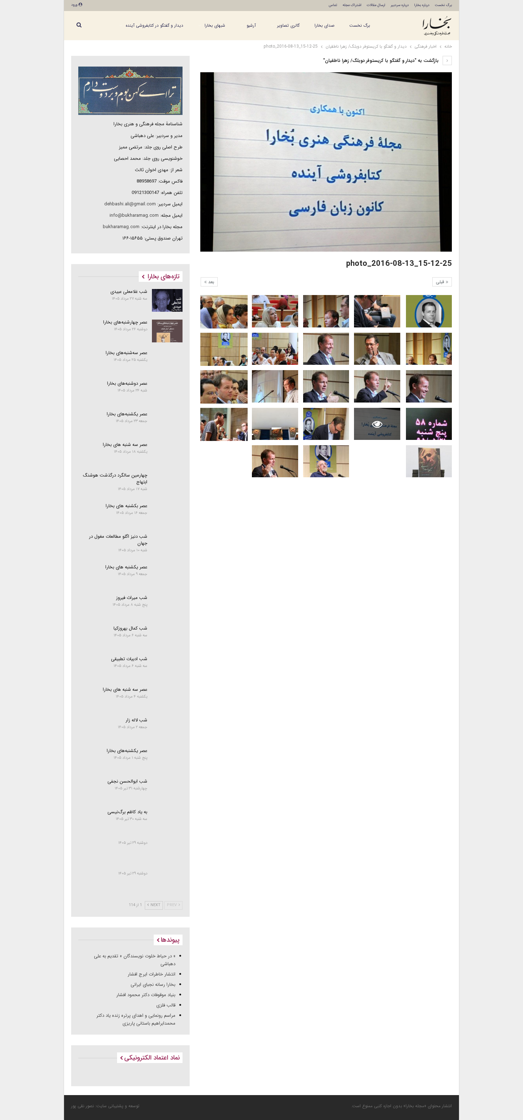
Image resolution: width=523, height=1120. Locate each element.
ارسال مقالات (376, 5)
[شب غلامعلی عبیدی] (167, 300)
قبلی (441, 282)
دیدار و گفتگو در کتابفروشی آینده (154, 25)
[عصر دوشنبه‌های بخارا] (167, 392)
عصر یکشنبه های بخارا (126, 567)
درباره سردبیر (400, 5)
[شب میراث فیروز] (167, 606)
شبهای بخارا (215, 25)
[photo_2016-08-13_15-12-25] (429, 311)
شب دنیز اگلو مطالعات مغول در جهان (118, 540)
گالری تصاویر (288, 25)
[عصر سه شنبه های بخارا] (167, 453)
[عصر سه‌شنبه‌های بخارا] (167, 361)
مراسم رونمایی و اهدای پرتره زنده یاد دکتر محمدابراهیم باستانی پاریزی (135, 1019)
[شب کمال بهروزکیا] (167, 637)
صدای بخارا (324, 25)
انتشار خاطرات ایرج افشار (151, 974)
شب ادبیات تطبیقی (129, 659)
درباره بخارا (421, 5)
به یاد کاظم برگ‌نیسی (127, 812)
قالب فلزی (165, 1005)
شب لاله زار (136, 720)
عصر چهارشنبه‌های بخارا (125, 322)
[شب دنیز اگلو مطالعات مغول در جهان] (167, 545)
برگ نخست (443, 5)
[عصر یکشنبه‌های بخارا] (167, 422)
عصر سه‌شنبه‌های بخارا (126, 353)
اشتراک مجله (352, 5)
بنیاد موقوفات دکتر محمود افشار (145, 995)
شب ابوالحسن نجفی (127, 781)
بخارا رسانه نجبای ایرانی (153, 984)
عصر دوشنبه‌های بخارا (127, 383)
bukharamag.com (121, 227)
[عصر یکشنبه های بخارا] (167, 575)
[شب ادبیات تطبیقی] (167, 667)
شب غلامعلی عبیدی (128, 291)
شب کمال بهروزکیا (130, 628)
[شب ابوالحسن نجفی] (167, 790)
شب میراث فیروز (131, 597)
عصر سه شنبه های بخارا (125, 444)
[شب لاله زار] (167, 728)
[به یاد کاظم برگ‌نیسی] (167, 820)
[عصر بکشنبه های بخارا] (167, 514)
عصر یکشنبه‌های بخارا (127, 414)
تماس (333, 5)
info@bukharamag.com (134, 215)
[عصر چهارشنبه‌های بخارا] (167, 331)
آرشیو (251, 25)
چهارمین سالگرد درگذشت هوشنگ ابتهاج (115, 479)
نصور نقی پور (82, 1106)
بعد (210, 282)
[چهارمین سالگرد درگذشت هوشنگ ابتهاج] (167, 484)
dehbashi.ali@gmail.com (130, 204)
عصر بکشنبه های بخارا (126, 506)
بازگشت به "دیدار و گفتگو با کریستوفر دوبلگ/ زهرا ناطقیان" (381, 60)
